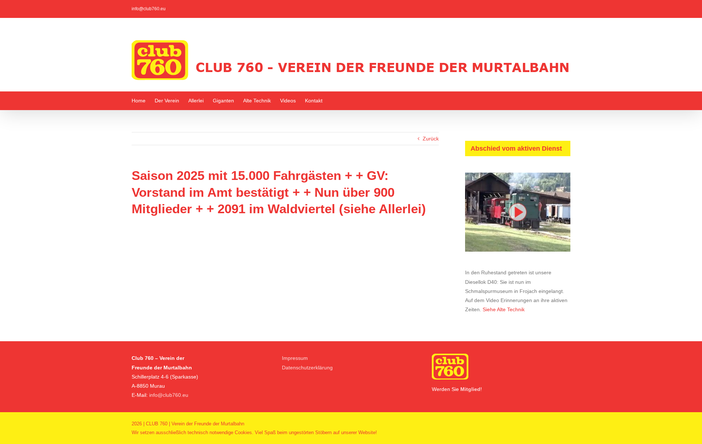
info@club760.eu (149, 8)
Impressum (295, 358)
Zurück (431, 139)
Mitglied (470, 389)
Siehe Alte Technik (504, 309)
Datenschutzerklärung (307, 367)
